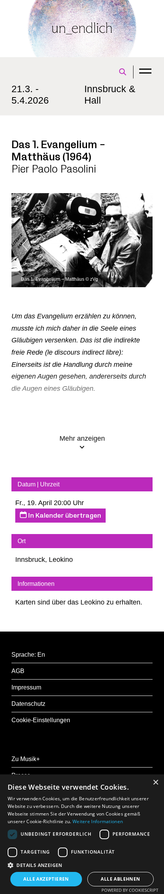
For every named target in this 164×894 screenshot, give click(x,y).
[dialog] (82, 834)
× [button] (155, 782)
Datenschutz (28, 703)
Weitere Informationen (97, 821)
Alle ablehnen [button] (120, 879)
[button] (82, 865)
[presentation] (41, 244)
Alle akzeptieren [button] (46, 879)
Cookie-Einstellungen (40, 720)
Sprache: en (28, 654)
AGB (17, 671)
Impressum (26, 687)
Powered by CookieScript (129, 890)
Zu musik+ (25, 759)
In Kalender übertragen (64, 516)
